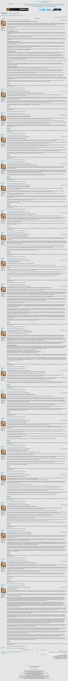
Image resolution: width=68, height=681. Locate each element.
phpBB (33, 666)
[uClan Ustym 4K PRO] (17, 10)
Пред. (6, 13)
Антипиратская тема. (4, 12)
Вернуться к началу (3, 89)
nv (7, 226)
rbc (7, 362)
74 (14, 13)
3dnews (8, 107)
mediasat (8, 83)
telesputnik (8, 155)
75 (15, 13)
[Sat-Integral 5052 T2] (51, 10)
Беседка (21, 15)
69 (10, 13)
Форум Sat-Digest (16, 15)
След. (18, 13)
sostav (8, 278)
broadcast (8, 322)
